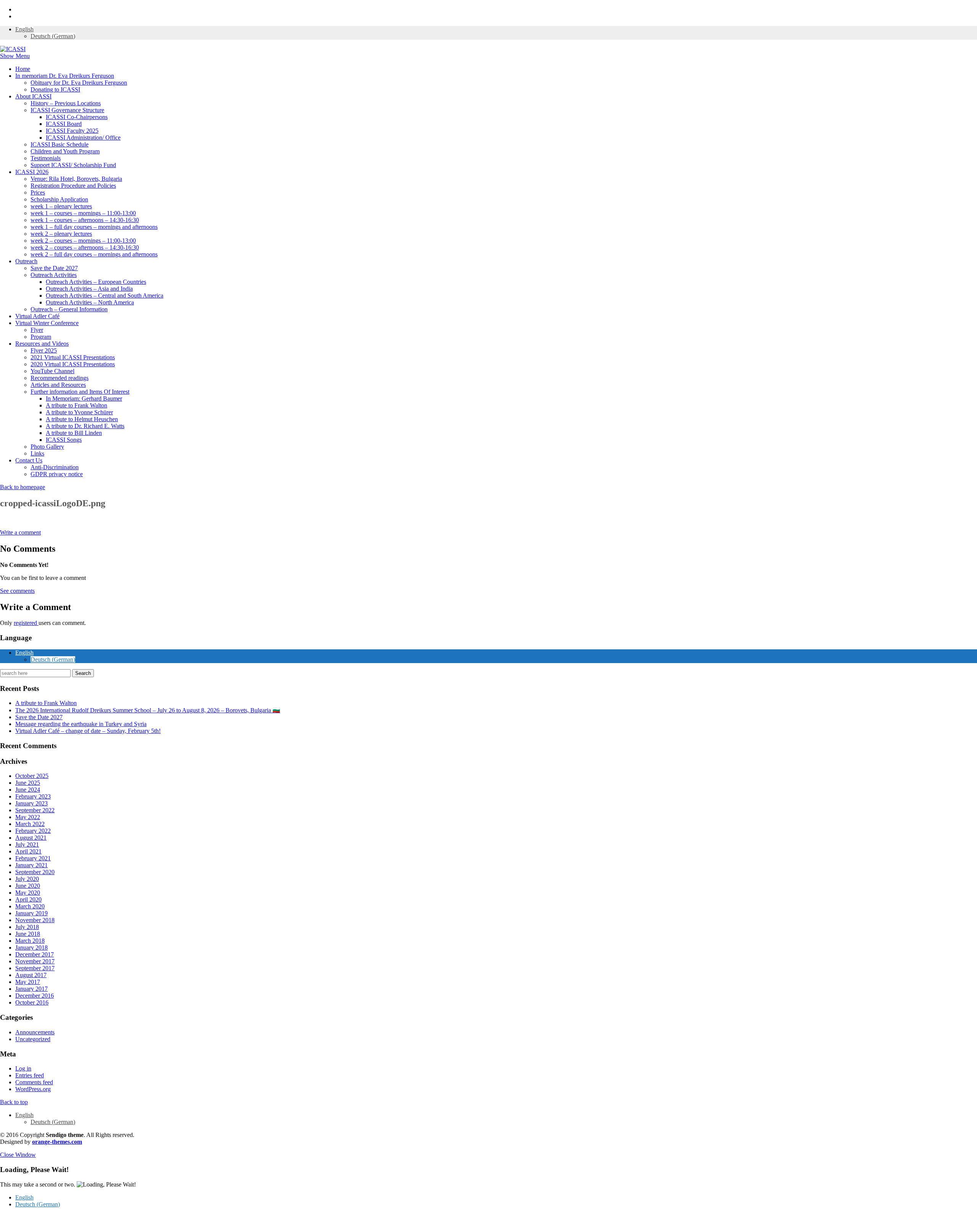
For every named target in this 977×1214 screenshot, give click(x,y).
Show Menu (15, 56)
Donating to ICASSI (55, 89)
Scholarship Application (59, 199)
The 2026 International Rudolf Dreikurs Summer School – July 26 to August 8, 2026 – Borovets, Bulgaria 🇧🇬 (147, 710)
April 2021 (28, 851)
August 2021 (31, 837)
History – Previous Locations (66, 103)
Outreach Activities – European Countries (96, 282)
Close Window (18, 1154)
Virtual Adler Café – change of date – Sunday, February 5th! (88, 731)
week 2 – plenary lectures (61, 233)
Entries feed (29, 1075)
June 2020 (27, 885)
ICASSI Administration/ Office (83, 137)
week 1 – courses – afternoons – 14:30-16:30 (85, 220)
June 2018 (27, 934)
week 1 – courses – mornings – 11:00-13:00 (83, 213)
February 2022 (33, 831)
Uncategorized (32, 1039)
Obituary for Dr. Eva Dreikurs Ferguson (79, 82)
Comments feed (34, 1082)
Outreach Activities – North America (90, 302)
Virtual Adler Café (37, 316)
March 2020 (30, 906)
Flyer (37, 330)
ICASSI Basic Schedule (60, 144)
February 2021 (33, 858)
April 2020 (28, 899)
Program (41, 336)
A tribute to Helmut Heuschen (82, 419)
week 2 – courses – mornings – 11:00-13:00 (83, 240)
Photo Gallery (47, 446)
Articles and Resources (58, 385)
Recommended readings (60, 378)
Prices (38, 192)
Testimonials (46, 158)
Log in (23, 1068)
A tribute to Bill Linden (74, 433)
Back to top (14, 1102)
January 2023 (31, 803)
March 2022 (30, 824)
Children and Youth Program (65, 151)
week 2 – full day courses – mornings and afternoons (94, 254)
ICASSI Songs (64, 439)
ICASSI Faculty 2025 (72, 130)
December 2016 (34, 995)
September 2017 (35, 968)
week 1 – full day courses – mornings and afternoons (94, 227)
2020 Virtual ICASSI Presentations (73, 364)
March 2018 (30, 940)
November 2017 (35, 961)
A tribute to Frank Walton (76, 405)
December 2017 (34, 954)
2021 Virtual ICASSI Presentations (73, 357)
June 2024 (27, 789)
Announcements (35, 1032)
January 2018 (31, 947)
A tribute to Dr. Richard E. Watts (85, 426)
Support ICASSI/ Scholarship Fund (73, 165)
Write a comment (20, 532)
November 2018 (35, 920)
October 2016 (31, 1002)
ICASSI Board (64, 124)
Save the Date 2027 (54, 268)
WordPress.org (33, 1089)
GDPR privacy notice (57, 474)
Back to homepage (22, 487)
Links (37, 453)
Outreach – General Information (69, 309)
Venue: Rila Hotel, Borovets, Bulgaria (76, 178)
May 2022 (27, 817)
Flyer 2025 (44, 350)
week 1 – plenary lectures (61, 206)
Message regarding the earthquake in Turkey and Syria (81, 724)
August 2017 (31, 975)
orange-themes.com (57, 1141)
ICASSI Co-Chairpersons (77, 117)
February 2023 (33, 796)
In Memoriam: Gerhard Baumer (84, 398)
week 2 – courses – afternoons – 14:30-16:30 (85, 247)
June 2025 (27, 782)
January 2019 (31, 913)
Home (22, 69)
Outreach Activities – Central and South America (104, 295)
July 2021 (27, 844)
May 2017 (27, 982)
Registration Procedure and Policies (73, 185)
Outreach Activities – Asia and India (89, 288)
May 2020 (27, 892)
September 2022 (35, 810)
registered (26, 623)
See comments (17, 591)
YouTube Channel (52, 371)
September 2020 (35, 872)
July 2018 (27, 927)
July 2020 (27, 879)
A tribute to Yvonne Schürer (79, 412)
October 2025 (31, 776)
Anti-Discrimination (55, 467)
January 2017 (31, 988)
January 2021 (31, 865)
